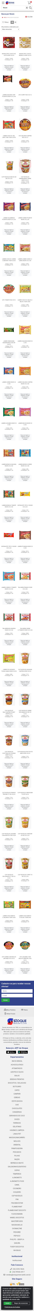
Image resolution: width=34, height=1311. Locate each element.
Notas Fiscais (10, 1014)
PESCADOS (17, 1152)
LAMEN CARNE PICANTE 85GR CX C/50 (25, 218)
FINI (17, 1199)
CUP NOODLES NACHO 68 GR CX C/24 (9, 177)
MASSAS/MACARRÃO (17, 1137)
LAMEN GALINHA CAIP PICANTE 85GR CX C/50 (9, 95)
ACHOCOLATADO (17, 1065)
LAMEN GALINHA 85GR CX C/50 (25, 341)
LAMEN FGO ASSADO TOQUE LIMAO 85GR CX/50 (9, 670)
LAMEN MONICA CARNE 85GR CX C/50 (25, 465)
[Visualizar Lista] (15, 22)
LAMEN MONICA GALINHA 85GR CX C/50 (9, 465)
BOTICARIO (17, 1087)
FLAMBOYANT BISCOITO (17, 1210)
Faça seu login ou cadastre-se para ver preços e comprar (9, 68)
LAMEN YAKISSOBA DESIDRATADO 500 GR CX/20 (9, 342)
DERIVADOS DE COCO (17, 1116)
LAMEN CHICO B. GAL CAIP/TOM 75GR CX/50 (9, 136)
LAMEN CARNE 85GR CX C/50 (9, 382)
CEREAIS (17, 1097)
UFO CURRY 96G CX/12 (25, 95)
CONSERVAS (17, 1112)
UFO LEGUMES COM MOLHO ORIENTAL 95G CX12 (25, 958)
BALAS (17, 1076)
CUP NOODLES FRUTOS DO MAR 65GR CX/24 (25, 752)
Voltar (29, 17)
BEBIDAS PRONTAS (17, 1079)
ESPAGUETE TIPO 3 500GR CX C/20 (25, 506)
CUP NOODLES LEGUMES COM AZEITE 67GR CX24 (9, 834)
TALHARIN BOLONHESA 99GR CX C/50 (8, 629)
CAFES (17, 1090)
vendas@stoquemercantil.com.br (18, 1275)
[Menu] (3, 3)
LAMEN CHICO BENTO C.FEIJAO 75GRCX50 (25, 916)
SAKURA (17, 1243)
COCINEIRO (17, 1188)
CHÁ (17, 1105)
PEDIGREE (17, 1232)
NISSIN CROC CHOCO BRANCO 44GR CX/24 (25, 54)
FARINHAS (17, 1123)
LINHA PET (17, 1134)
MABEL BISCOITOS (17, 1218)
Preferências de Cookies (12, 1307)
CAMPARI (17, 1094)
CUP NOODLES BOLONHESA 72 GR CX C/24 (9, 876)
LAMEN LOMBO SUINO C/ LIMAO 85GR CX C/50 (25, 259)
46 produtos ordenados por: (10, 27)
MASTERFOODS (17, 1221)
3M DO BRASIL (17, 1061)
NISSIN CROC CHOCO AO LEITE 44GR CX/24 (9, 54)
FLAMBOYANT (17, 1207)
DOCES (17, 1119)
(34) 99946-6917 (18, 1272)
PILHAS (17, 1156)
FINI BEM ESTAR (17, 1203)
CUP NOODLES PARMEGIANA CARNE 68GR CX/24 (25, 178)
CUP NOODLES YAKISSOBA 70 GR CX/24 (25, 793)
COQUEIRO (17, 1192)
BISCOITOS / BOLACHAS (17, 1083)
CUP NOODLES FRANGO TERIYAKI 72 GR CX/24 (9, 793)
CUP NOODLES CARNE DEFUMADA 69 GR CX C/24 (25, 712)
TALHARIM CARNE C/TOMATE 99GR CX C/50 (25, 629)
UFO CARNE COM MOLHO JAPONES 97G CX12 (9, 957)
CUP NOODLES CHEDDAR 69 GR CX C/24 (25, 834)
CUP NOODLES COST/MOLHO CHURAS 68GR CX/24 (9, 753)
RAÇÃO (17, 1159)
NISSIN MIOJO (17, 1225)
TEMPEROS (17, 1174)
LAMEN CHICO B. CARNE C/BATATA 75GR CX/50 (9, 259)
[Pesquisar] (30, 8)
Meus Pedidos (10, 1010)
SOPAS (17, 1170)
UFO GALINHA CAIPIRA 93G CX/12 (25, 136)
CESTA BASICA (17, 1101)
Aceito (8, 1303)
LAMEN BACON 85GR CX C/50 (25, 424)
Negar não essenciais (21, 1303)
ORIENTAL (17, 1145)
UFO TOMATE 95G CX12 (9, 300)
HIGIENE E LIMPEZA (17, 1130)
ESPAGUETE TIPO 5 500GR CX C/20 (8, 547)
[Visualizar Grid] (12, 22)
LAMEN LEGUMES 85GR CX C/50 (9, 424)
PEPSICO (17, 1236)
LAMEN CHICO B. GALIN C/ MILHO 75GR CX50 (25, 300)
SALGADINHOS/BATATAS (17, 1167)
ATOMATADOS (17, 1068)
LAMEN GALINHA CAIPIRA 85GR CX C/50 (25, 382)
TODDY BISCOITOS (17, 1247)
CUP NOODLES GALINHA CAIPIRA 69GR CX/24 (25, 670)
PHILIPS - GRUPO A (17, 1239)
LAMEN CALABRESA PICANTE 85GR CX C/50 (9, 218)
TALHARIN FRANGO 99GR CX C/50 (25, 588)
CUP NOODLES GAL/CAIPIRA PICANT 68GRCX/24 (9, 712)
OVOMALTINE (17, 1228)
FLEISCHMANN (17, 1214)
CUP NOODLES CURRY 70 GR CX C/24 (25, 875)
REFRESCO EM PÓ (17, 1163)
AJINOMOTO (17, 1178)
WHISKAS (17, 1250)
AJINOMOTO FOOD (17, 1181)
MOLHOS (17, 1141)
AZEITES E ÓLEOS (17, 1072)
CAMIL (17, 1185)
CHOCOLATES (17, 1108)
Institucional (17, 1260)
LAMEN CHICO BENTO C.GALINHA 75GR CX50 (8, 916)
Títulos (25, 1010)
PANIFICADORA (17, 1148)
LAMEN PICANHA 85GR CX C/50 (25, 547)
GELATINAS (17, 1127)
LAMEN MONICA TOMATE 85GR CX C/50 (9, 506)
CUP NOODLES (17, 1196)
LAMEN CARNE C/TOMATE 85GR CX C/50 (9, 588)
